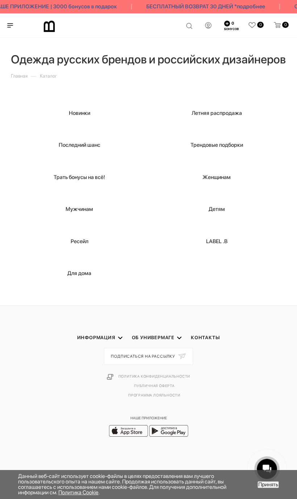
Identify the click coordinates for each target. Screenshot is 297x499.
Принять (268, 484)
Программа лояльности (154, 395)
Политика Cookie (78, 492)
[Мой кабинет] (208, 25)
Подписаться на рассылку (143, 356)
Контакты (205, 337)
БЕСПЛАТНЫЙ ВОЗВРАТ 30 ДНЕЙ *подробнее (204, 6)
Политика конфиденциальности (154, 376)
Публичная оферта (154, 385)
